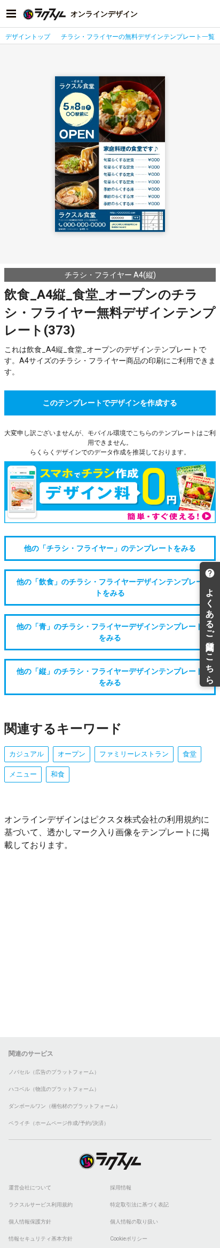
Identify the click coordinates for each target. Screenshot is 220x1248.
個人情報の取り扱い (134, 1222)
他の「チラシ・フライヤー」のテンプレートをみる (110, 548)
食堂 (190, 754)
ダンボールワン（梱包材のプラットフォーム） (65, 1106)
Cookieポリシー (128, 1239)
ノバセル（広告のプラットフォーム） (54, 1072)
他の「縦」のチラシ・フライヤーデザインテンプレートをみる (110, 677)
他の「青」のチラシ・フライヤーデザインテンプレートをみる (110, 632)
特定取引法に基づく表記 (139, 1205)
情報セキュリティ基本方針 (41, 1239)
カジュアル (26, 754)
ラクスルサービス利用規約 (41, 1205)
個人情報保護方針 (30, 1222)
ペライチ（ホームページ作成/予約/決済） (59, 1123)
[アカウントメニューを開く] (209, 14)
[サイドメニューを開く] (11, 14)
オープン (71, 754)
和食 (58, 774)
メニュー (23, 774)
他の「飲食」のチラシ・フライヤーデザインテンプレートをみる (110, 587)
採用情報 (120, 1187)
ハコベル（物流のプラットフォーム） (54, 1089)
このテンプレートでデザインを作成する (110, 402)
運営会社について (30, 1187)
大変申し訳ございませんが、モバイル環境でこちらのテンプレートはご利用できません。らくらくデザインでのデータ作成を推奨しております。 (110, 442)
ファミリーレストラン (134, 754)
